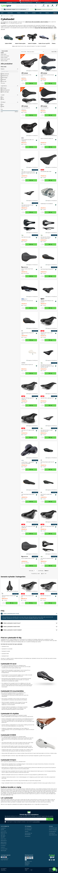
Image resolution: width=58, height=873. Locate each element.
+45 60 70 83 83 (3, 869)
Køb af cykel (3, 850)
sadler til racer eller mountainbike (32, 21)
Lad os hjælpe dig (5, 826)
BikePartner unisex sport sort (27, 300)
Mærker (47, 12)
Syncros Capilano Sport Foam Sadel (27, 269)
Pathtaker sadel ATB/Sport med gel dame (47, 301)
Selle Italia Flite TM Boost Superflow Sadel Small (46, 238)
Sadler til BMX (3, 54)
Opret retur (3, 838)
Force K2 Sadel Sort (44, 107)
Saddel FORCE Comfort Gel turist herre (47, 75)
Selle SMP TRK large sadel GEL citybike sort (27, 399)
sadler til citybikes (44, 21)
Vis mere (3, 83)
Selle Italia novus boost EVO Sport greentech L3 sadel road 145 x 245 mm (28, 173)
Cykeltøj (33, 12)
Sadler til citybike (4, 57)
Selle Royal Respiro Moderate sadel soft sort (9, 596)
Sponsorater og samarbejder (28, 834)
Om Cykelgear (28, 826)
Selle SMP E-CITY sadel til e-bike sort (27, 431)
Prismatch (3, 845)
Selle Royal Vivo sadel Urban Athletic (46, 495)
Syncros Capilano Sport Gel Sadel (27, 558)
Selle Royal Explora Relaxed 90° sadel (27, 333)
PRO (39, 27)
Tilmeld (50, 819)
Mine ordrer (3, 831)
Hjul (40, 12)
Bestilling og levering (4, 833)
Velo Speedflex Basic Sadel (46, 171)
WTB (55, 27)
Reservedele (10, 12)
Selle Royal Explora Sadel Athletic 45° (27, 495)
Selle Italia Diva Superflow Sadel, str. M (47, 559)
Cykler (2, 12)
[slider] (0, 110)
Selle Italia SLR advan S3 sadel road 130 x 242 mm (27, 206)
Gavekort (3, 847)
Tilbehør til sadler (4, 60)
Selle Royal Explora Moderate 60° (47, 269)
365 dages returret (3, 836)
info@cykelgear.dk (3, 870)
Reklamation (4, 840)
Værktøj (26, 12)
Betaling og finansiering (3, 843)
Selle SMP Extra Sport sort (45, 595)
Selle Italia (45, 27)
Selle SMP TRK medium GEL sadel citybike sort (28, 527)
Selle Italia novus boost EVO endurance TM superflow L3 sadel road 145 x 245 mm (47, 366)
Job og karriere (28, 828)
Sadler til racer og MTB (5, 59)
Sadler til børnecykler (5, 55)
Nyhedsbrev (27, 836)
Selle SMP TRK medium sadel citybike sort (46, 333)
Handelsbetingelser (53, 828)
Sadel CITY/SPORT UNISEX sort (47, 138)
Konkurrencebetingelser (53, 829)
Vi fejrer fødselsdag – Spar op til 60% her (29, 0)
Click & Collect (4, 848)
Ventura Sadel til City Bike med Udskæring (27, 140)
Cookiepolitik (52, 833)
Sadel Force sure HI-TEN (26, 74)
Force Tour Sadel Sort (25, 107)
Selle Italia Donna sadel (26, 237)
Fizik (42, 27)
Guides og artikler (3, 828)
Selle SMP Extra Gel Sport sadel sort (27, 596)
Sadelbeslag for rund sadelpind (47, 203)
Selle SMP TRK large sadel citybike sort (47, 527)
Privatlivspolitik (52, 831)
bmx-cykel (3, 23)
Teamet (26, 831)
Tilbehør (18, 12)
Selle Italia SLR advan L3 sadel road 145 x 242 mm (47, 431)
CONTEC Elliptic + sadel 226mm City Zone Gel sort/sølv (27, 463)
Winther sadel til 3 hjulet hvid (27, 364)
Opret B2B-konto (53, 834)
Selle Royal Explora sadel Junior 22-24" (47, 462)
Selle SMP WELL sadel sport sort (47, 398)
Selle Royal (50, 27)
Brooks (36, 27)
